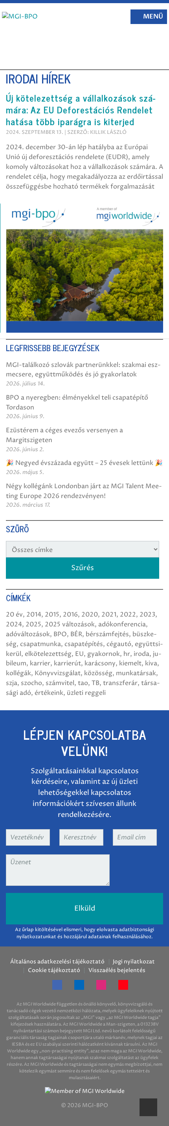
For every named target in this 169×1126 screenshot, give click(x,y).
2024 (14, 624)
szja (11, 683)
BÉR (76, 634)
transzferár (120, 683)
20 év (14, 614)
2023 (147, 614)
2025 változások (70, 624)
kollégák (18, 673)
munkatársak (136, 673)
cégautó (119, 644)
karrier (40, 663)
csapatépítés (83, 644)
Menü (153, 16)
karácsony (100, 663)
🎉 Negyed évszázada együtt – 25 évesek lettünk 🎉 (84, 463)
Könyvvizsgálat (58, 673)
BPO (60, 634)
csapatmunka (40, 644)
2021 (108, 614)
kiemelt (130, 663)
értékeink (49, 693)
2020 (89, 614)
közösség (98, 673)
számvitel (60, 683)
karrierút (67, 663)
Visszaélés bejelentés (116, 970)
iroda (141, 654)
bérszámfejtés (107, 634)
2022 (128, 614)
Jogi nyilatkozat (134, 962)
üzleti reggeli (86, 693)
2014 (33, 614)
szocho (31, 683)
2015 (52, 614)
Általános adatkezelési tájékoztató (57, 962)
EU (79, 654)
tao (83, 683)
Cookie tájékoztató (54, 970)
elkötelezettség (48, 654)
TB (95, 683)
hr (126, 654)
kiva (151, 663)
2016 (70, 614)
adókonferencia (122, 624)
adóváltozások (28, 634)
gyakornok (103, 654)
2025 (33, 624)
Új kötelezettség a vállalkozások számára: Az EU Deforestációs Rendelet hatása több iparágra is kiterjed (80, 109)
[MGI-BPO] (20, 16)
